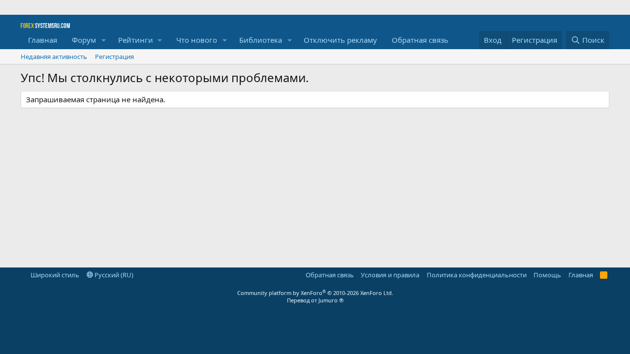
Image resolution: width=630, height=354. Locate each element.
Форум (84, 40)
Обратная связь (420, 40)
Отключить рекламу (340, 40)
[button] (104, 40)
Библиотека (260, 40)
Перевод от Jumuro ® (315, 300)
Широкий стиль (54, 274)
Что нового (196, 40)
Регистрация (114, 56)
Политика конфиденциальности (477, 274)
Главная (42, 40)
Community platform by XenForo (315, 292)
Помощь (547, 274)
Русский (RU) (113, 274)
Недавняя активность (54, 56)
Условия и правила (390, 274)
